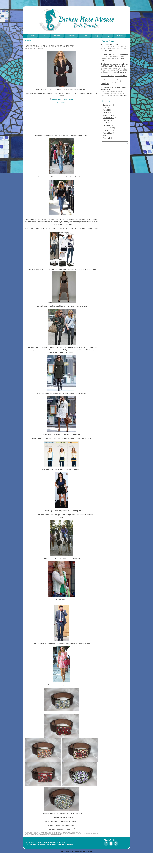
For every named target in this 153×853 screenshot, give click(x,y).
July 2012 (106, 135)
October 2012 (107, 130)
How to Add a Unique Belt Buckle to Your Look (49, 46)
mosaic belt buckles (50, 832)
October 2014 (107, 105)
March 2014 (107, 113)
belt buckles (63, 833)
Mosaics (58, 832)
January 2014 (107, 115)
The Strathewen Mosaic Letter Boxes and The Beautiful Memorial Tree (114, 65)
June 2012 (106, 138)
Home (33, 36)
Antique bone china (33, 833)
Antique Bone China (34, 832)
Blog (96, 36)
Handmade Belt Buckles (82, 833)
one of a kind (64, 832)
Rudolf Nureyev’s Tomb (109, 44)
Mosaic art (91, 833)
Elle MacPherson (71, 833)
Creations (57, 36)
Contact (119, 36)
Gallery (85, 36)
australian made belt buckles (46, 833)
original (69, 832)
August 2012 (107, 133)
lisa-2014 (41, 48)
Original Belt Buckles (46, 834)
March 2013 (107, 123)
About (44, 36)
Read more (109, 50)
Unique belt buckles (57, 834)
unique (73, 832)
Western (78, 832)
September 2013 (108, 118)
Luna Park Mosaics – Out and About (114, 54)
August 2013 (107, 120)
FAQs (107, 36)
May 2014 (106, 107)
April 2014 (106, 110)
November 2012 (108, 128)
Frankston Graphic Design (81, 851)
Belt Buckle (56, 833)
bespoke (42, 832)
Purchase (71, 36)
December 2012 (108, 125)
